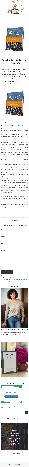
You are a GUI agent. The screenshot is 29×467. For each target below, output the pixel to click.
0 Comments (25, 215)
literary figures (11, 211)
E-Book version (18, 195)
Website (3, 243)
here (12, 207)
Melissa (4, 215)
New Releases (14, 57)
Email (3, 236)
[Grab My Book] (14, 359)
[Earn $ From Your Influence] (14, 394)
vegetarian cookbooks (20, 211)
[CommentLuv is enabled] (14, 277)
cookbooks (4, 211)
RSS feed (23, 81)
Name (3, 229)
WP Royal (18, 464)
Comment (3, 250)
